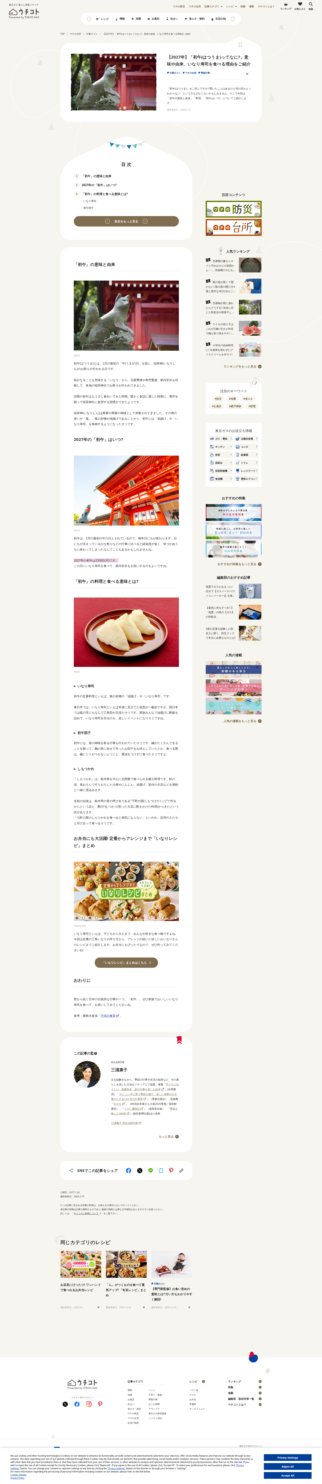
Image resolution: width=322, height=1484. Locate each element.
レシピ (229, 6)
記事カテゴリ (212, 6)
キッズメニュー (197, 1408)
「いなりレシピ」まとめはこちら (124, 962)
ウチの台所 (190, 72)
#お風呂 (217, 406)
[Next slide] (233, 18)
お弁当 (192, 1399)
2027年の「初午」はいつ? (99, 185)
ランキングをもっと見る (240, 366)
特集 (243, 6)
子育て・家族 (155, 1394)
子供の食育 (108, 1016)
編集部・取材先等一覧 (241, 1398)
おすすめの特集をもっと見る (237, 564)
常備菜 (192, 1404)
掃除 (122, 18)
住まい (174, 18)
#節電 (252, 406)
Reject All (288, 1466)
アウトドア (154, 1408)
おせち (117, 1104)
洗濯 (138, 18)
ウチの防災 (133, 1413)
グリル (192, 1394)
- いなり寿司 (89, 201)
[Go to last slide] (89, 18)
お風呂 (156, 18)
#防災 (218, 398)
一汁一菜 (193, 1390)
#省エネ (248, 398)
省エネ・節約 (197, 18)
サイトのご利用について (86, 1213)
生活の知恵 (221, 18)
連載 (251, 6)
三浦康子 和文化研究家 (124, 1123)
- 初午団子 (88, 208)
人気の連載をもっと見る (240, 721)
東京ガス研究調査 (157, 1413)
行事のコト (175, 72)
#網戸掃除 (235, 406)
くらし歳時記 (132, 1108)
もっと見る (166, 1136)
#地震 (232, 398)
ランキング (234, 1381)
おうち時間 (154, 1404)
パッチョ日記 (155, 1418)
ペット (152, 1390)
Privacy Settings (287, 1457)
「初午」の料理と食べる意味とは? (105, 194)
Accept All (287, 1475)
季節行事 (205, 72)
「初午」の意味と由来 (96, 176)
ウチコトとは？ (266, 6)
